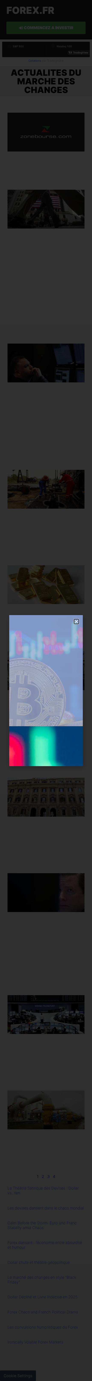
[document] (46, 690)
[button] (76, 621)
